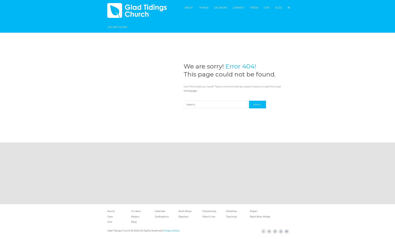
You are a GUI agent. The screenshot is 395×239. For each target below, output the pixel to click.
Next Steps (185, 211)
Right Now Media (260, 216)
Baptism (183, 216)
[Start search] (257, 104)
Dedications (162, 216)
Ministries (231, 211)
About (189, 7)
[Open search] (289, 7)
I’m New (203, 7)
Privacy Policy (171, 230)
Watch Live (208, 216)
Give (266, 7)
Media (254, 7)
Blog (278, 7)
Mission (135, 216)
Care (110, 216)
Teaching (231, 216)
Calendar (220, 7)
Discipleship (209, 211)
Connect (238, 7)
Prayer (253, 211)
